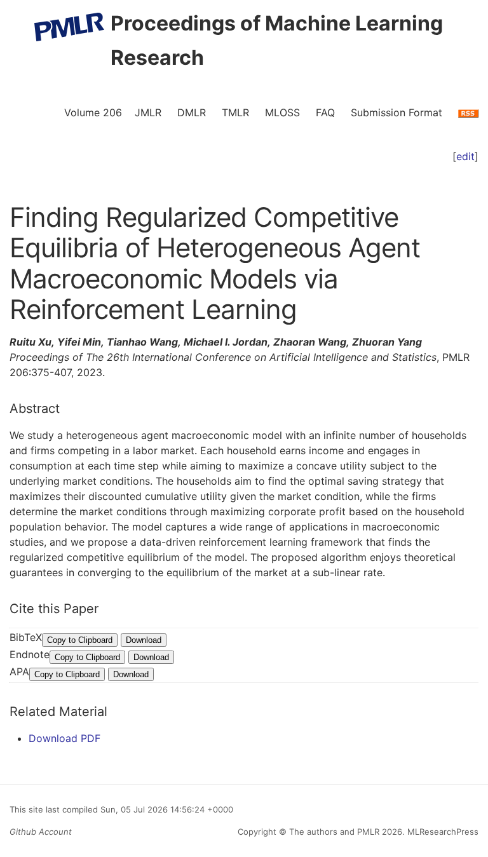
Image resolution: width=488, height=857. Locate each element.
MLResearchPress (441, 832)
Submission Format (396, 112)
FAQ (325, 112)
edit (465, 156)
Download (143, 640)
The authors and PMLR (334, 832)
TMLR (235, 112)
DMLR (191, 112)
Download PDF (64, 738)
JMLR (148, 112)
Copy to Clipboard (79, 640)
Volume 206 (93, 112)
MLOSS (282, 112)
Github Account (41, 832)
